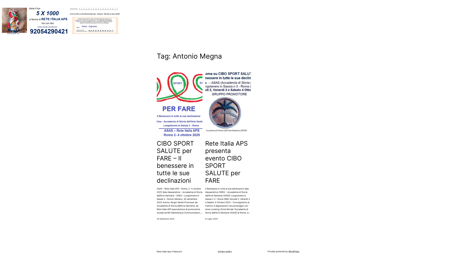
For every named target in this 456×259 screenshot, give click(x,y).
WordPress (293, 251)
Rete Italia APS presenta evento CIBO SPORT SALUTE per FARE (226, 162)
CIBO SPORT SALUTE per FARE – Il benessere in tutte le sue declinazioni (175, 162)
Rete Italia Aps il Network (169, 251)
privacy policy (225, 251)
